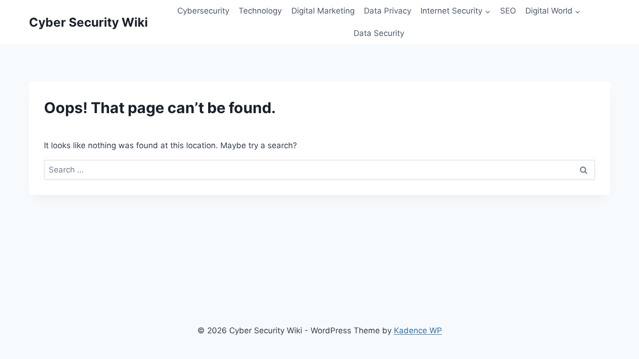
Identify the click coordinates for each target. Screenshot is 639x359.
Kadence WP (418, 330)
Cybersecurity (203, 10)
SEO (508, 10)
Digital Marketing (323, 10)
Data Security (379, 33)
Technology (260, 10)
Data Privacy (387, 10)
